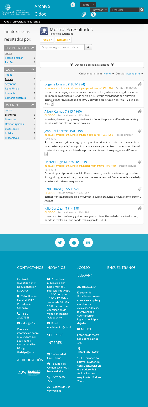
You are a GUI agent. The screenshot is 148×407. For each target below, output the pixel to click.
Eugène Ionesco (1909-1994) (65, 84)
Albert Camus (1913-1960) (63, 111)
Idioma (93, 14)
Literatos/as (12, 128)
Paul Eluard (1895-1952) (62, 189)
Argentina (10, 84)
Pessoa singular (14, 57)
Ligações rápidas (73, 5)
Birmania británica (15, 97)
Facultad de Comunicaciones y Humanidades (58, 367)
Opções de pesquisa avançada (92, 64)
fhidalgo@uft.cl (26, 352)
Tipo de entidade (17, 47)
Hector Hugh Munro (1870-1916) (68, 162)
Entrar (86, 4)
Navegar (98, 10)
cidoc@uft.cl (28, 323)
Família (9, 62)
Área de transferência (83, 14)
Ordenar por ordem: (90, 73)
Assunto (11, 104)
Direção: (120, 73)
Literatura (10, 119)
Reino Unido (12, 88)
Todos (8, 53)
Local (9, 69)
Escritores (10, 114)
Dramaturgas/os (14, 124)
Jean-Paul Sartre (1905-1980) (65, 131)
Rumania (10, 93)
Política (9, 133)
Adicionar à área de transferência (140, 84)
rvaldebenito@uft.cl (59, 327)
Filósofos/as (12, 138)
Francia (9, 79)
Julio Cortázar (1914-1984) (63, 208)
